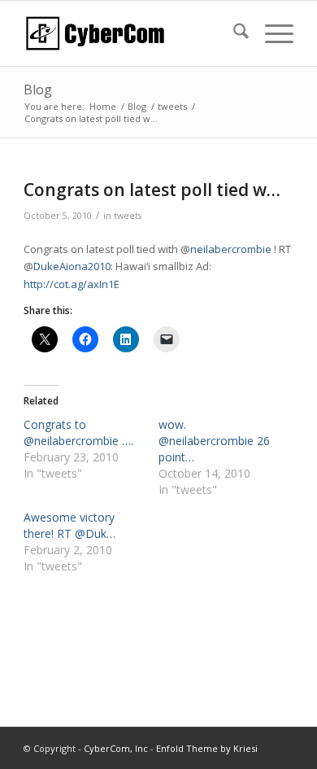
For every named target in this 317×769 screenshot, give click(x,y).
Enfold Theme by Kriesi (207, 748)
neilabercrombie (230, 249)
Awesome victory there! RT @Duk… (69, 525)
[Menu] (271, 33)
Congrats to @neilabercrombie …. (78, 432)
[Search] (233, 33)
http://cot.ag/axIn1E (71, 284)
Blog (38, 89)
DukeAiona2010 (72, 266)
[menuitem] (233, 33)
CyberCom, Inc (116, 748)
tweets (127, 215)
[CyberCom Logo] (131, 33)
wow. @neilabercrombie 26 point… (214, 441)
